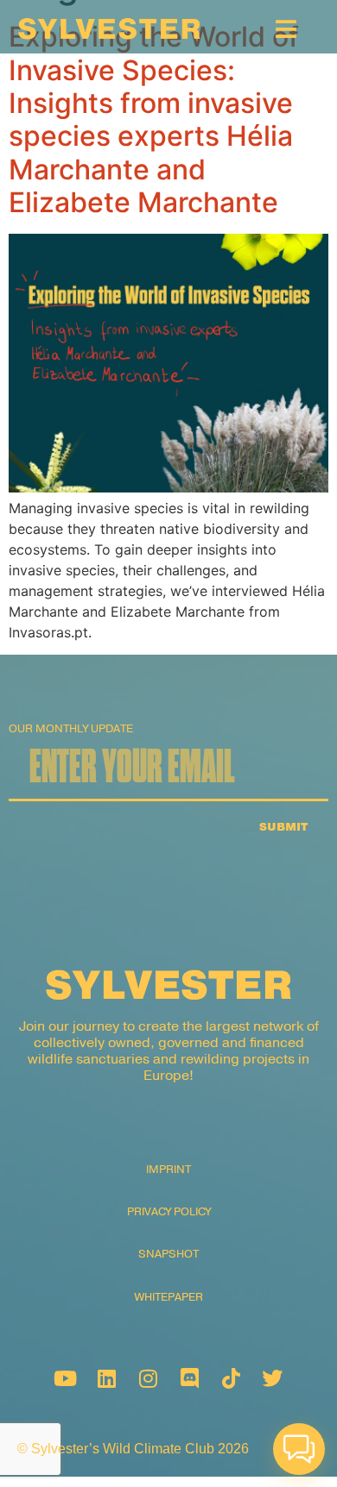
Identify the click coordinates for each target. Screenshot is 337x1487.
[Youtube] (65, 1378)
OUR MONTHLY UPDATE (71, 729)
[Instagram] (147, 1378)
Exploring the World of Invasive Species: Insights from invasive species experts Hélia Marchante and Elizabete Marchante (154, 119)
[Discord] (189, 1378)
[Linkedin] (106, 1378)
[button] (299, 1449)
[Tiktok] (230, 1378)
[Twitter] (272, 1378)
